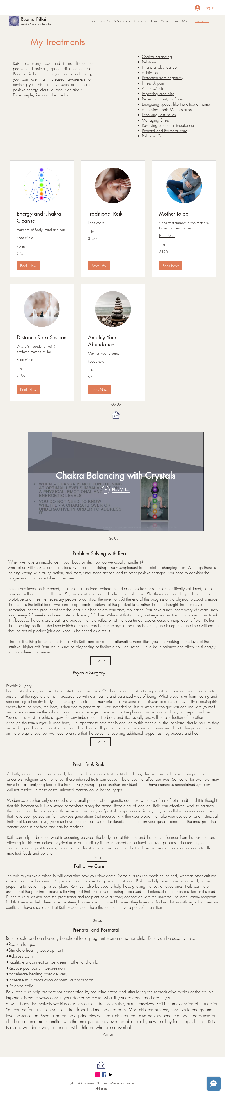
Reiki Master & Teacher (36, 24)
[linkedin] (111, 1074)
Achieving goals (155, 109)
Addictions (150, 72)
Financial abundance (159, 67)
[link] (42, 217)
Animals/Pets (153, 88)
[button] (28, 265)
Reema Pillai (33, 19)
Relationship (151, 62)
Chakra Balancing (157, 56)
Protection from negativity (162, 77)
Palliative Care (154, 135)
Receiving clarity (155, 98)
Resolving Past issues (159, 114)
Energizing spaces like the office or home (176, 104)
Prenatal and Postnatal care (164, 130)
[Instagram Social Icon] (97, 1074)
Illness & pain (153, 83)
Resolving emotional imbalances (168, 125)
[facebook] (104, 1074)
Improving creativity (158, 93)
